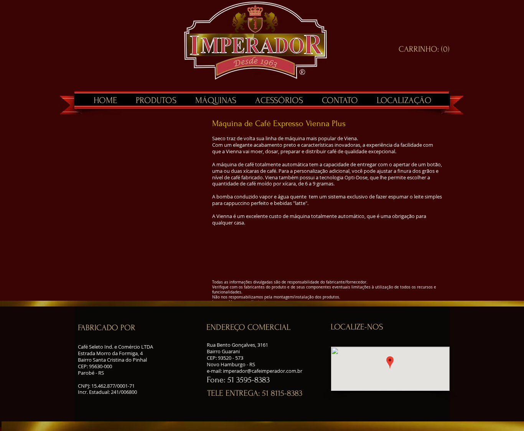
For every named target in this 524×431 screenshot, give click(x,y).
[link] (424, 49)
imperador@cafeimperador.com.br (262, 370)
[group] (144, 120)
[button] (123, 328)
